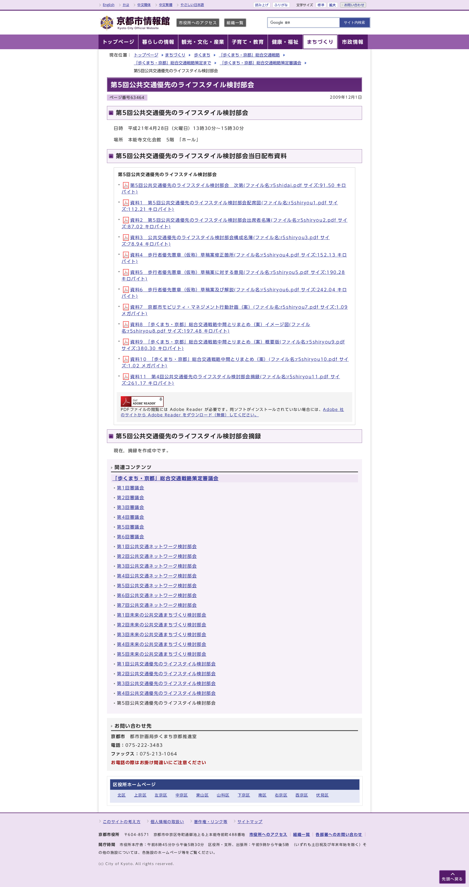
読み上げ (261, 5)
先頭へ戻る (452, 879)
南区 (262, 795)
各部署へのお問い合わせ (339, 834)
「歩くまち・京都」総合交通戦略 (249, 55)
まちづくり (175, 55)
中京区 (182, 795)
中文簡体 (144, 4)
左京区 (161, 795)
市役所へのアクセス (198, 23)
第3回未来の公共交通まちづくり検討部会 (161, 634)
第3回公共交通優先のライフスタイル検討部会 (166, 683)
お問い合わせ (354, 5)
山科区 (223, 795)
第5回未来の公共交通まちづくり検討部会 (161, 654)
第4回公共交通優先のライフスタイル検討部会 (166, 693)
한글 (126, 4)
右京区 (281, 795)
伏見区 (322, 795)
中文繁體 (165, 4)
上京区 (140, 795)
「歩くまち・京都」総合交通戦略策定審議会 (260, 63)
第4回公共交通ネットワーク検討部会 (157, 576)
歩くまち (202, 55)
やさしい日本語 (192, 4)
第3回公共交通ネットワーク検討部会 (157, 566)
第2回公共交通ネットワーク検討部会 (157, 556)
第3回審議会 (130, 507)
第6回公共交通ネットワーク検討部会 (157, 595)
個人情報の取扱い (167, 822)
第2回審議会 (130, 497)
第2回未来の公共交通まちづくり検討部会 (161, 625)
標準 (321, 5)
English (109, 4)
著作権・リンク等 (211, 822)
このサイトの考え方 (122, 822)
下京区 (244, 795)
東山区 (202, 795)
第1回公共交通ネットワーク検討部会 (157, 546)
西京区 (302, 795)
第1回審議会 (130, 488)
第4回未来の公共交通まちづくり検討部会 (161, 644)
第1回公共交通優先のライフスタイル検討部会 (166, 664)
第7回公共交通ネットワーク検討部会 (157, 605)
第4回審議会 (130, 517)
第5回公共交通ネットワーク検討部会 (157, 585)
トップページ (146, 55)
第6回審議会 (130, 537)
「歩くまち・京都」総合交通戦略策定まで (172, 63)
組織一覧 (235, 23)
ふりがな (281, 5)
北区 (122, 795)
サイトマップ (250, 822)
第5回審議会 (130, 527)
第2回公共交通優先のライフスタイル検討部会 (166, 674)
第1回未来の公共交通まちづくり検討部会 (161, 615)
